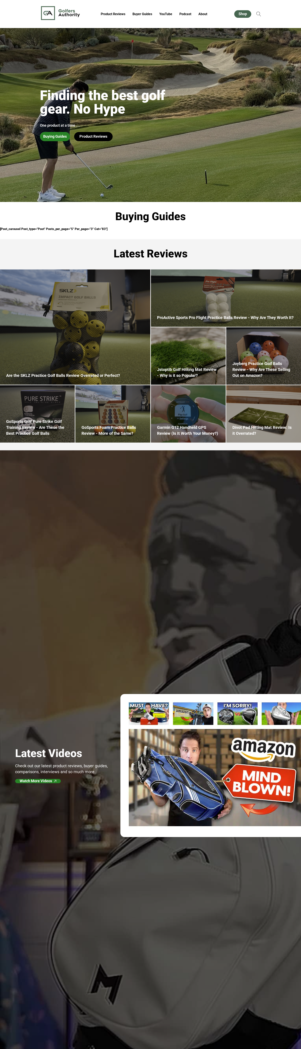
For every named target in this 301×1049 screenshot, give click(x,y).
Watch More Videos (36, 781)
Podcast (185, 14)
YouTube (165, 14)
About (202, 14)
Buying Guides (55, 136)
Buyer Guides (142, 14)
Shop (243, 14)
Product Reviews (113, 14)
